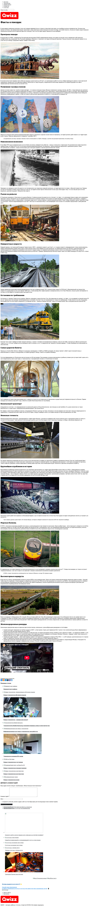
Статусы (6, 7)
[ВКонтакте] (1, 680)
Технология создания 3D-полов (13, 756)
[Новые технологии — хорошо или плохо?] (23, 717)
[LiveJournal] (7, 680)
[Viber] (10, 680)
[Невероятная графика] (10, 686)
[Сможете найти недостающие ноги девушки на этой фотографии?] (24, 832)
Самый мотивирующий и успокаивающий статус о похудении (22, 840)
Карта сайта (7, 892)
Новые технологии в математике (14, 774)
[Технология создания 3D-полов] (23, 753)
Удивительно (7, 4)
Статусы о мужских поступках (14, 845)
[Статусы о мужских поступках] (14, 842)
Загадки (6, 2)
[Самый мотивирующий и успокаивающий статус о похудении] (12, 837)
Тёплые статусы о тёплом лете (14, 850)
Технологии (7, 3)
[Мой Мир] (5, 680)
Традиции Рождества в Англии (14, 874)
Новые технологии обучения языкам (15, 695)
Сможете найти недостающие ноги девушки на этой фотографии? (24, 835)
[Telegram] (12, 680)
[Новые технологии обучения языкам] (19, 692)
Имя (2, 799)
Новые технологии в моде (11, 780)
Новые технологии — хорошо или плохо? (16, 719)
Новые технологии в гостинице (13, 762)
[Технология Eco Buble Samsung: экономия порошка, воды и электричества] (13, 722)
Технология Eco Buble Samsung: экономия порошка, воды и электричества (27, 725)
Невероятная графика (10, 689)
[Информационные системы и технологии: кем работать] (16, 728)
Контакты (6, 894)
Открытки (6, 6)
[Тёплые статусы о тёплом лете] (12, 847)
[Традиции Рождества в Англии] (24, 871)
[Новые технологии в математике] (14, 771)
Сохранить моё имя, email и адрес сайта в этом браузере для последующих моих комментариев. (30, 801)
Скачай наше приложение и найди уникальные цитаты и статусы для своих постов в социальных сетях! (24, 888)
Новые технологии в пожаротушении (15, 768)
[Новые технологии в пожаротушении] (14, 765)
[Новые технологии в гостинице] (9, 759)
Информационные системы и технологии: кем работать (21, 731)
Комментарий (5, 796)
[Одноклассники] (3, 680)
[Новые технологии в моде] (11, 777)
